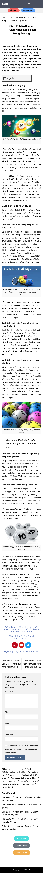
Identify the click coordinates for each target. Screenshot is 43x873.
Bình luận (9, 691)
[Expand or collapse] (28, 78)
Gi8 (5, 4)
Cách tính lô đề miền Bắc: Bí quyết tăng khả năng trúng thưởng (11, 664)
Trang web (9, 734)
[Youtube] (21, 645)
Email (7, 723)
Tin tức (9, 18)
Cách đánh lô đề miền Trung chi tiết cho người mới (21, 443)
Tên (7, 712)
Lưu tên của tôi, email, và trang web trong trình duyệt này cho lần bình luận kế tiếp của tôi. (21, 749)
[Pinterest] (15, 645)
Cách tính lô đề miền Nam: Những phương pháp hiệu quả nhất (32, 664)
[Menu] (28, 4)
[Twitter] (28, 645)
